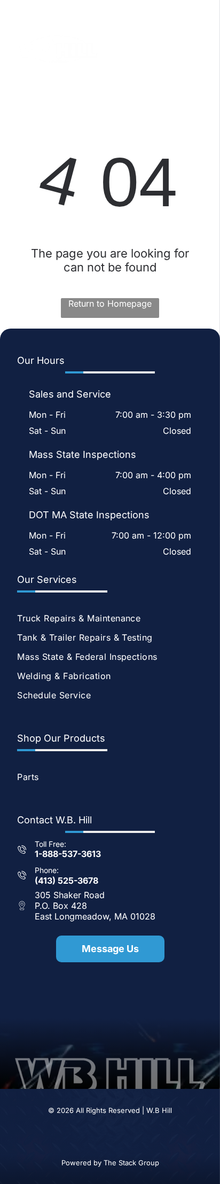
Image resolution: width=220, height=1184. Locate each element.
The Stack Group (131, 1162)
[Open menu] (199, 49)
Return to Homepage (110, 303)
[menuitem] (109, 618)
